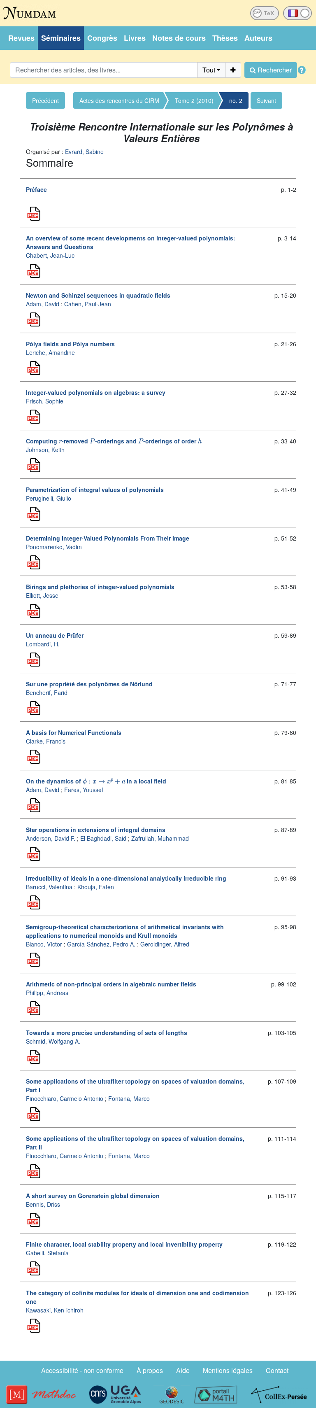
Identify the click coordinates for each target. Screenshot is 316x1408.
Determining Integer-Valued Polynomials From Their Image (107, 538)
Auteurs (258, 38)
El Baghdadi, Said (103, 838)
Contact (277, 1370)
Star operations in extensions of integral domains (95, 829)
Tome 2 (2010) (194, 100)
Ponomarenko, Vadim (54, 547)
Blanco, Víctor (44, 944)
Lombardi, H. (43, 644)
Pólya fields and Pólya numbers (70, 344)
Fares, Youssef (83, 790)
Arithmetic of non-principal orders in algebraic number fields (111, 984)
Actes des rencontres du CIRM (119, 100)
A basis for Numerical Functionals (73, 732)
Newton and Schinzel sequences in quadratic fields (98, 295)
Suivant (266, 100)
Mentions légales (228, 1370)
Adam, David (42, 304)
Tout (208, 70)
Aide (183, 1370)
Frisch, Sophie (44, 401)
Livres (135, 38)
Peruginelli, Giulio (48, 498)
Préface (36, 189)
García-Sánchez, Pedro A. (101, 944)
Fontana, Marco (129, 1098)
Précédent (45, 100)
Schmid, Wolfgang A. (53, 1041)
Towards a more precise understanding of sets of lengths (106, 1032)
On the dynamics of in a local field (96, 781)
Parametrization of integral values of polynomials (95, 489)
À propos (150, 1370)
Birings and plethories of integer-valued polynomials (100, 587)
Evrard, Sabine (84, 151)
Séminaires (61, 38)
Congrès (102, 38)
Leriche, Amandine (50, 352)
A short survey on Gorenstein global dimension (93, 1195)
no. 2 (235, 100)
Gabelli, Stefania (47, 1253)
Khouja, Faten (95, 887)
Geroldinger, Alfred (164, 944)
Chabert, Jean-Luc (50, 255)
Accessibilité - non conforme (82, 1370)
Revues (21, 38)
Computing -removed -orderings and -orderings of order (114, 441)
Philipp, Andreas (47, 992)
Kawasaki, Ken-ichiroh (55, 1310)
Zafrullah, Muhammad (160, 838)
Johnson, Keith (45, 449)
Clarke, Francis (45, 741)
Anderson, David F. (50, 838)
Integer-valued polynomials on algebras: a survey (95, 392)
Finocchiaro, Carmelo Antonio (64, 1098)
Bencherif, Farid (46, 692)
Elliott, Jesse (42, 595)
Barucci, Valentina (49, 887)
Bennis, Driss (43, 1204)
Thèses (225, 38)
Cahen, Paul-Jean (87, 304)
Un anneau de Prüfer (55, 635)
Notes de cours (179, 38)
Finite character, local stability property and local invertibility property (124, 1244)
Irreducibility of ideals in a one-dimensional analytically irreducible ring (126, 878)
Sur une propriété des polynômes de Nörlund (89, 684)
